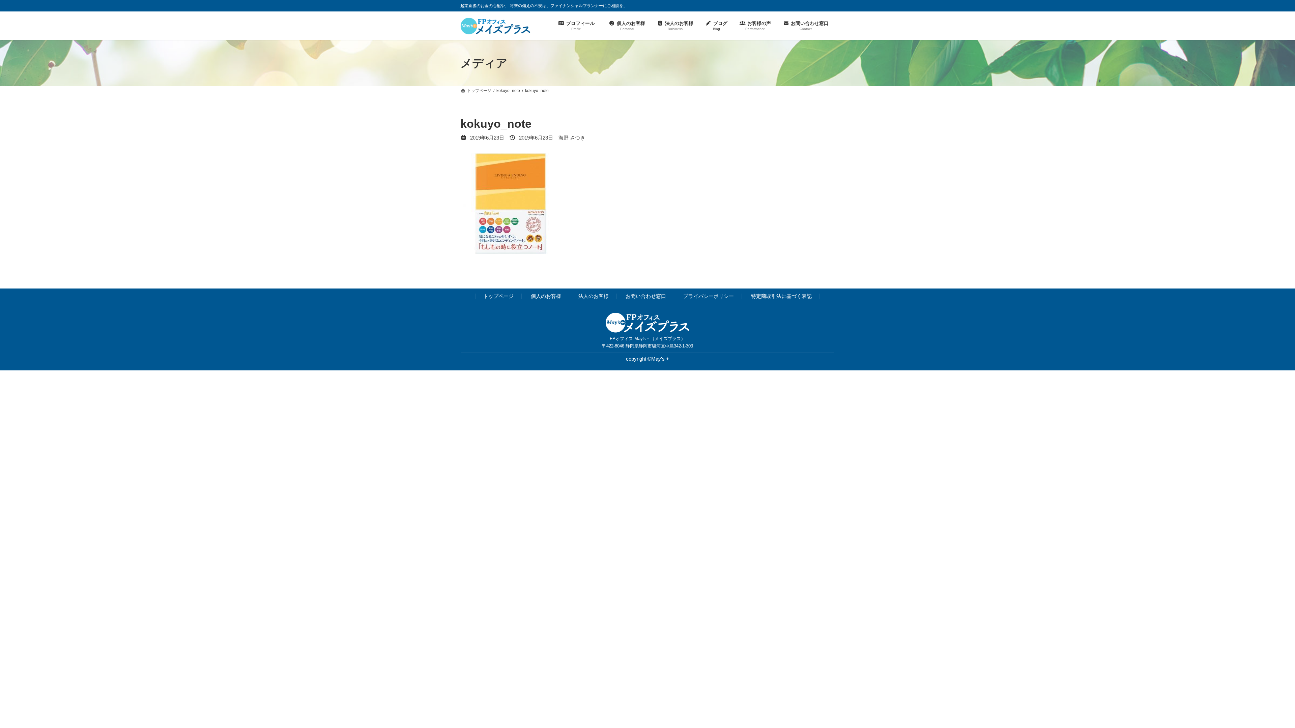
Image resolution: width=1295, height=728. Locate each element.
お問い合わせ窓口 (646, 296)
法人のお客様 (593, 296)
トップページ (498, 296)
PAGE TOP (1261, 699)
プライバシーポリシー (708, 296)
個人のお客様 (546, 296)
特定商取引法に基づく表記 (781, 296)
